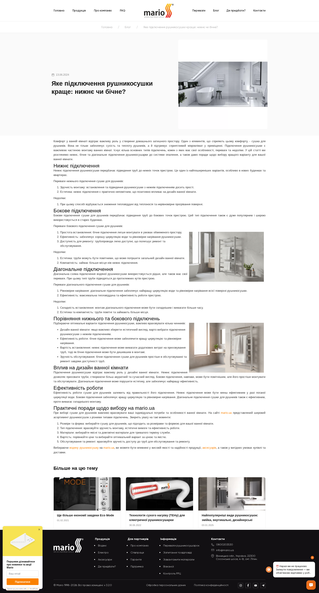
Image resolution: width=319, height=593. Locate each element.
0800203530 (224, 544)
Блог (216, 10)
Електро (103, 552)
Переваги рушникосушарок (181, 545)
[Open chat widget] (311, 585)
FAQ (122, 10)
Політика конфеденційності (211, 585)
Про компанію (103, 10)
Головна (58, 10)
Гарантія (136, 559)
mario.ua (226, 412)
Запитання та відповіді (177, 552)
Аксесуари (105, 559)
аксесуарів (209, 447)
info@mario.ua (225, 550)
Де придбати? (236, 10)
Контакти (259, 10)
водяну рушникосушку (84, 447)
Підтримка (137, 566)
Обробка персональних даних (166, 585)
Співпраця (137, 552)
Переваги (198, 10)
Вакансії (168, 566)
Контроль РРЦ (172, 573)
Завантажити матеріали (178, 559)
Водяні (102, 545)
